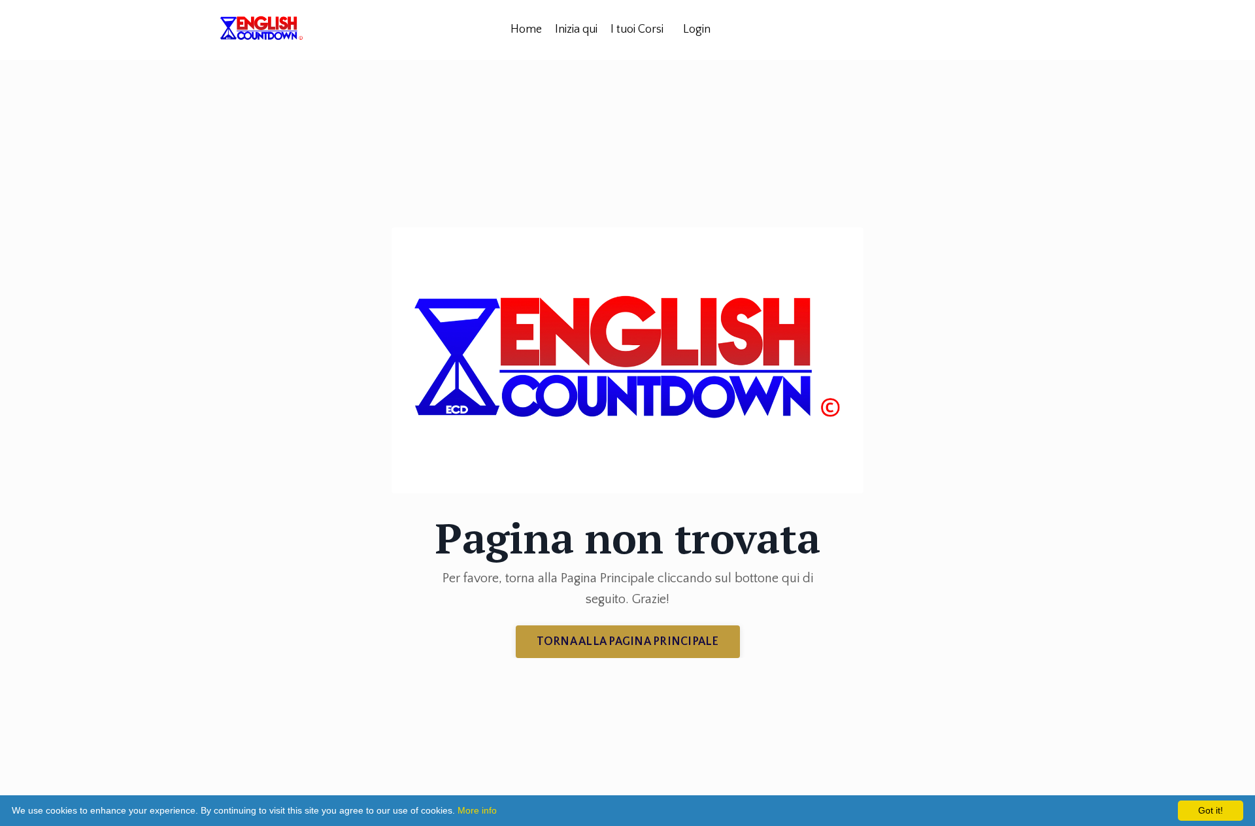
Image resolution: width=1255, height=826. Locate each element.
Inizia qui (576, 29)
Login (697, 29)
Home (526, 29)
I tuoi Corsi (637, 29)
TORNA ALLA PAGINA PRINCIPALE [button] (628, 641)
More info (477, 810)
